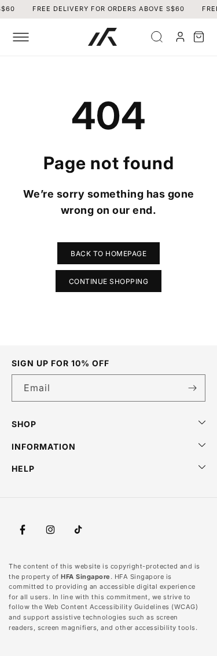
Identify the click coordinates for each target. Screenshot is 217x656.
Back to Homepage (108, 253)
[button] (21, 37)
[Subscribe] (192, 388)
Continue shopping (109, 281)
